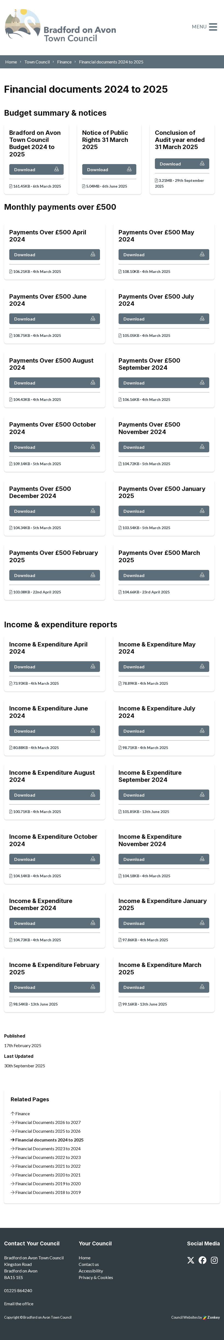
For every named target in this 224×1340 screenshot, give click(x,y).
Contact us (89, 1264)
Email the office (18, 1303)
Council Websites (184, 1317)
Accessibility (91, 1270)
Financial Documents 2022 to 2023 (47, 1157)
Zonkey (213, 1317)
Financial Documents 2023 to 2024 (47, 1148)
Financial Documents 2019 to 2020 (47, 1183)
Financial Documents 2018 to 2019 (47, 1192)
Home (84, 1257)
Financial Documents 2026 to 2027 (47, 1122)
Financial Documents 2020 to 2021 (47, 1174)
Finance (22, 1113)
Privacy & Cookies (96, 1277)
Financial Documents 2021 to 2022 (47, 1166)
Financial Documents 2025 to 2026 (47, 1131)
